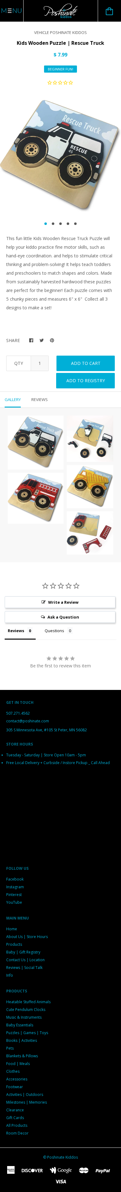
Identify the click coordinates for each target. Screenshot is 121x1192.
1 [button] (45, 223)
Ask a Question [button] (63, 617)
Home (11, 929)
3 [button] (60, 223)
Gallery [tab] (13, 399)
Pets (10, 1048)
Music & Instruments (24, 1017)
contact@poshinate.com (27, 721)
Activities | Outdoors (24, 1094)
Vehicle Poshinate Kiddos (60, 32)
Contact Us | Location (25, 959)
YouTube (14, 902)
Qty (18, 363)
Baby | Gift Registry (23, 952)
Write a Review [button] (63, 602)
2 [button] (53, 223)
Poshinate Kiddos (62, 1157)
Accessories (16, 1079)
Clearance (15, 1110)
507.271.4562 (18, 713)
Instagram (15, 887)
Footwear (14, 1086)
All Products (16, 1125)
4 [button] (68, 223)
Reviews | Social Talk (24, 967)
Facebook (15, 879)
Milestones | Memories (26, 1102)
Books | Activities (21, 1040)
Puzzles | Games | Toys (27, 1032)
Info (9, 975)
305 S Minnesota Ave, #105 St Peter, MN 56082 (46, 730)
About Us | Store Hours (27, 936)
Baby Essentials (19, 1025)
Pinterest (14, 894)
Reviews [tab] (39, 399)
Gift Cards (15, 1117)
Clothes (13, 1071)
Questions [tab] (54, 630)
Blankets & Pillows (22, 1056)
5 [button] (75, 223)
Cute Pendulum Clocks (25, 1009)
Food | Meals (18, 1063)
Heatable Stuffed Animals (28, 1001)
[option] (60, 155)
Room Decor (17, 1133)
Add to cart (86, 363)
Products (14, 944)
